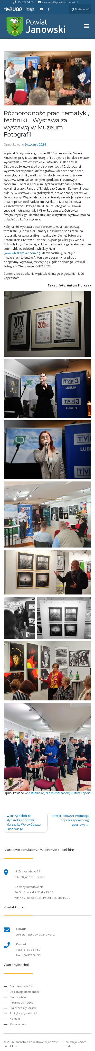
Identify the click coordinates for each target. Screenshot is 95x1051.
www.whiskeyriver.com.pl (22, 253)
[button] (47, 324)
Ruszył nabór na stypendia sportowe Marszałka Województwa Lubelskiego (24, 822)
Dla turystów (18, 997)
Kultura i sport (80, 793)
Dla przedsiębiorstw (23, 1008)
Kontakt (15, 1018)
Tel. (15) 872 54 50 (28, 949)
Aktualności (36, 793)
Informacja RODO (21, 1002)
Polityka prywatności (23, 1013)
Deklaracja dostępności (25, 992)
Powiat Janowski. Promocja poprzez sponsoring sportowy (70, 820)
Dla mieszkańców (21, 986)
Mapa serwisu (19, 1024)
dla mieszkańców (57, 793)
